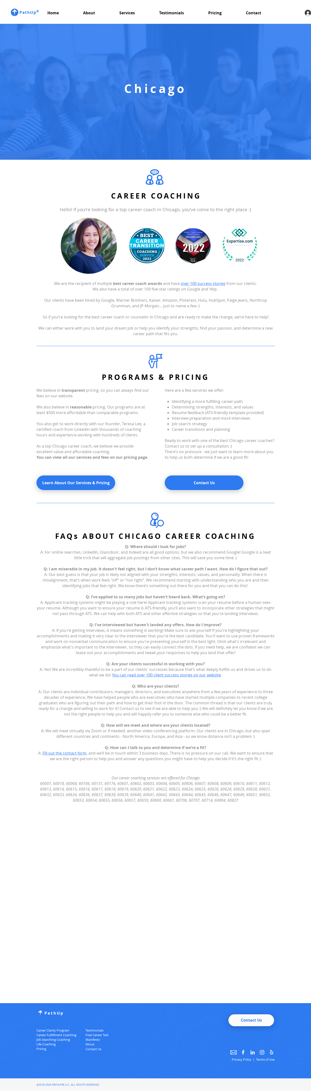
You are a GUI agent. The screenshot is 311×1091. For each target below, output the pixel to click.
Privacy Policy (242, 1059)
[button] (97, 13)
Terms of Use (265, 1059)
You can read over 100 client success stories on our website (166, 675)
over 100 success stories (203, 283)
